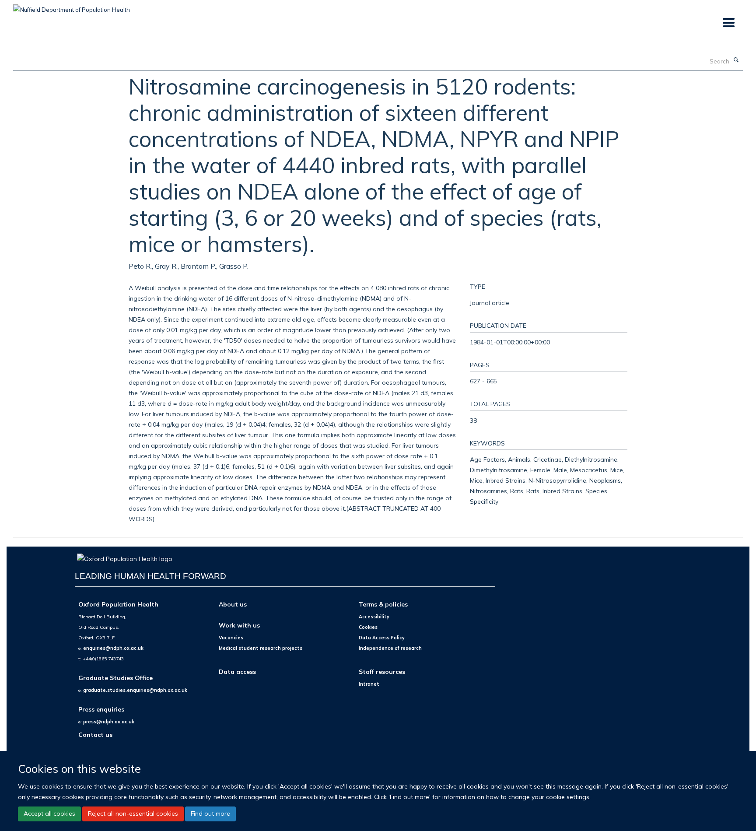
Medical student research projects (260, 648)
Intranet (369, 684)
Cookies (368, 627)
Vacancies (231, 638)
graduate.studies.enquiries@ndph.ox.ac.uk (135, 690)
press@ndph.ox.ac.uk (108, 722)
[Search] (736, 60)
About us (233, 604)
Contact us (95, 734)
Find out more (210, 813)
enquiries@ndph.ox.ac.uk (113, 648)
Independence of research (390, 648)
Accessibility (374, 617)
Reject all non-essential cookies (133, 813)
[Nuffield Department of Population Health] (71, 6)
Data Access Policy (382, 638)
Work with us (239, 625)
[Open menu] (728, 23)
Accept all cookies (49, 813)
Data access (237, 671)
